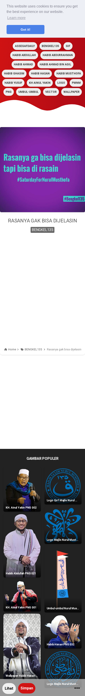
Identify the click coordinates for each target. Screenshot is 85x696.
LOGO (61, 82)
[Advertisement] (42, 282)
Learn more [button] (16, 18)
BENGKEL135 (50, 46)
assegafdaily (25, 46)
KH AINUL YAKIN (40, 82)
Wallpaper (71, 91)
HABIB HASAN (40, 73)
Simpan (26, 688)
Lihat (9, 688)
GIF (68, 46)
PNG (9, 91)
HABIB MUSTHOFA (68, 73)
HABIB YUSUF (13, 82)
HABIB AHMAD (23, 64)
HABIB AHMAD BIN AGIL (55, 64)
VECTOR (51, 91)
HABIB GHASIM (14, 73)
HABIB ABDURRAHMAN (58, 55)
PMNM (76, 82)
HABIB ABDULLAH (24, 55)
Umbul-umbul (28, 91)
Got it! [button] (25, 29)
